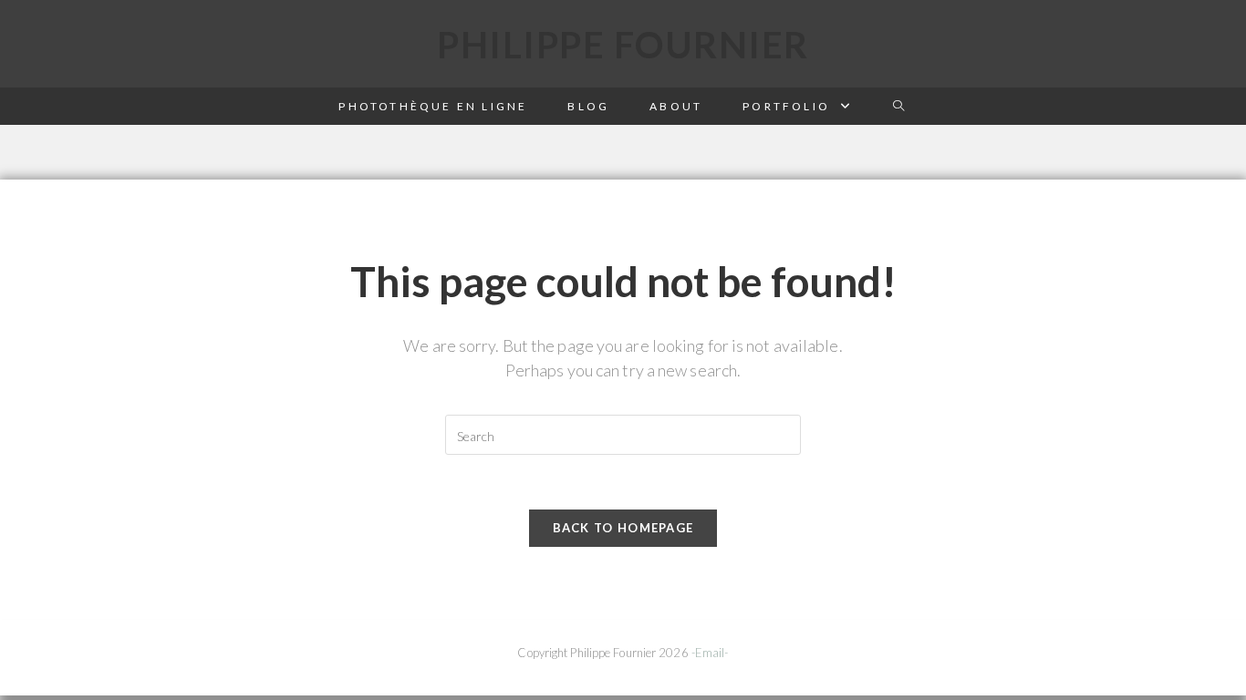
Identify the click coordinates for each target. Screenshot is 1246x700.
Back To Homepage (623, 527)
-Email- (710, 652)
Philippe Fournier (623, 45)
